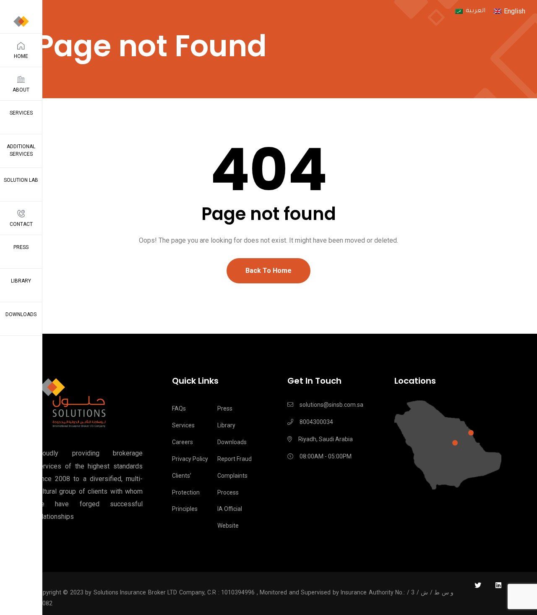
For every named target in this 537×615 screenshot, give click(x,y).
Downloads (20, 314)
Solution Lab (21, 180)
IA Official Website (229, 517)
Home (21, 56)
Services (21, 113)
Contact (21, 224)
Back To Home (268, 271)
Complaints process (232, 484)
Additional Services (21, 150)
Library (21, 281)
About (21, 90)
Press (21, 247)
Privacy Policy (190, 458)
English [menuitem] (514, 11)
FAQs (179, 408)
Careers (182, 442)
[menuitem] (470, 12)
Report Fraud (234, 458)
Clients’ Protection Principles (186, 492)
